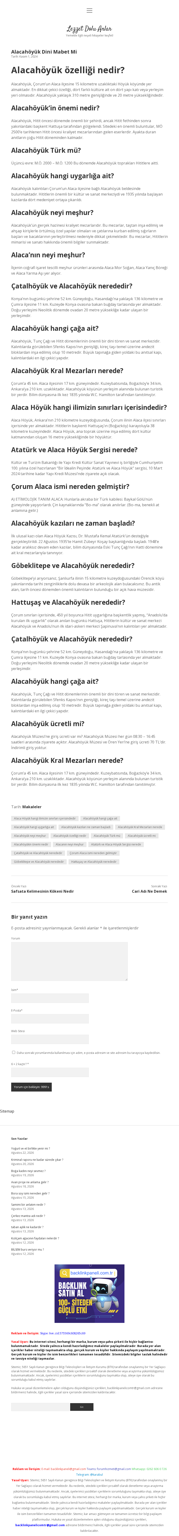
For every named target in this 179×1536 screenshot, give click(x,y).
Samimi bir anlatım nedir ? (28, 1205)
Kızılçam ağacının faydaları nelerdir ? (35, 1238)
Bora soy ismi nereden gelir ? (30, 1193)
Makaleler (31, 806)
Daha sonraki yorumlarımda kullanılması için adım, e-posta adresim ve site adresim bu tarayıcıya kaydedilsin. (88, 1053)
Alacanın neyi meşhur (70, 844)
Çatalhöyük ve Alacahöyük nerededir (38, 853)
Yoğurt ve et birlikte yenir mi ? (30, 1148)
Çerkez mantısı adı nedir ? (28, 1216)
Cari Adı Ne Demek (149, 891)
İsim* (14, 990)
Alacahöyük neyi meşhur (30, 836)
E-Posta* (17, 1010)
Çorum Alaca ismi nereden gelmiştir (93, 853)
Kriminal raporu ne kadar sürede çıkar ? (37, 1160)
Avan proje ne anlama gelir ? (29, 1182)
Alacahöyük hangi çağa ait (100, 818)
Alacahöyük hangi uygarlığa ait (34, 827)
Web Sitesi (18, 1031)
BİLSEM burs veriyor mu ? (27, 1250)
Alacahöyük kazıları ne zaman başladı (85, 827)
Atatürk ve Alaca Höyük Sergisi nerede (116, 844)
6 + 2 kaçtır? (20, 1064)
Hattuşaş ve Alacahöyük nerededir (94, 862)
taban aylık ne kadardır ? (27, 1227)
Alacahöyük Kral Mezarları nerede (140, 827)
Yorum (15, 938)
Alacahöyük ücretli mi (142, 836)
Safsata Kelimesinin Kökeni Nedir (42, 891)
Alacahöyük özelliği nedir (69, 836)
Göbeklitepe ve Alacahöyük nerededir (39, 862)
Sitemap (7, 1111)
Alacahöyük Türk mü (107, 836)
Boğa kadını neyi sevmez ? (28, 1171)
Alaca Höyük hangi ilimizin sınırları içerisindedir (45, 818)
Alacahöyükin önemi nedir (31, 844)
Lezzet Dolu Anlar (89, 29)
